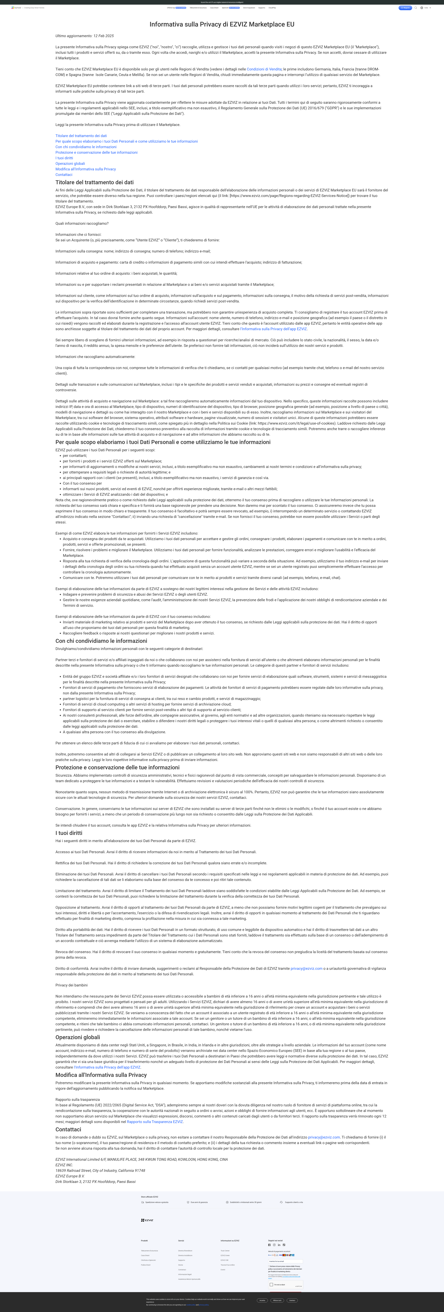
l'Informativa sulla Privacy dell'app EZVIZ (273, 329)
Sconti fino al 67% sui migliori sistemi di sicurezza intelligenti (222, 2)
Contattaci (182, 1270)
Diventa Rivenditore (185, 1251)
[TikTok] (284, 1245)
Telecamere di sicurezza (198, 8)
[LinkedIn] (279, 1245)
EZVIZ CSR (224, 1260)
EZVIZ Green (225, 1255)
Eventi (223, 1270)
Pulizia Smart (146, 1265)
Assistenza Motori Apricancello (189, 1279)
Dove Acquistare (249, 8)
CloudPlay (272, 8)
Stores (180, 1265)
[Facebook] (270, 1245)
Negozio (407, 8)
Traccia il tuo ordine (228, 1265)
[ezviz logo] (17, 7)
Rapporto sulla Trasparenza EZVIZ (155, 1122)
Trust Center (225, 1251)
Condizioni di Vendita (264, 69)
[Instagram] (275, 1245)
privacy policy (204, 1305)
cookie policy (191, 1305)
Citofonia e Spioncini (148, 1260)
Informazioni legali (184, 1274)
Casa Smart (214, 8)
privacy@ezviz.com (306, 968)
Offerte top (176, 8)
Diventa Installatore (185, 1255)
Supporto (261, 8)
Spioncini (230, 8)
